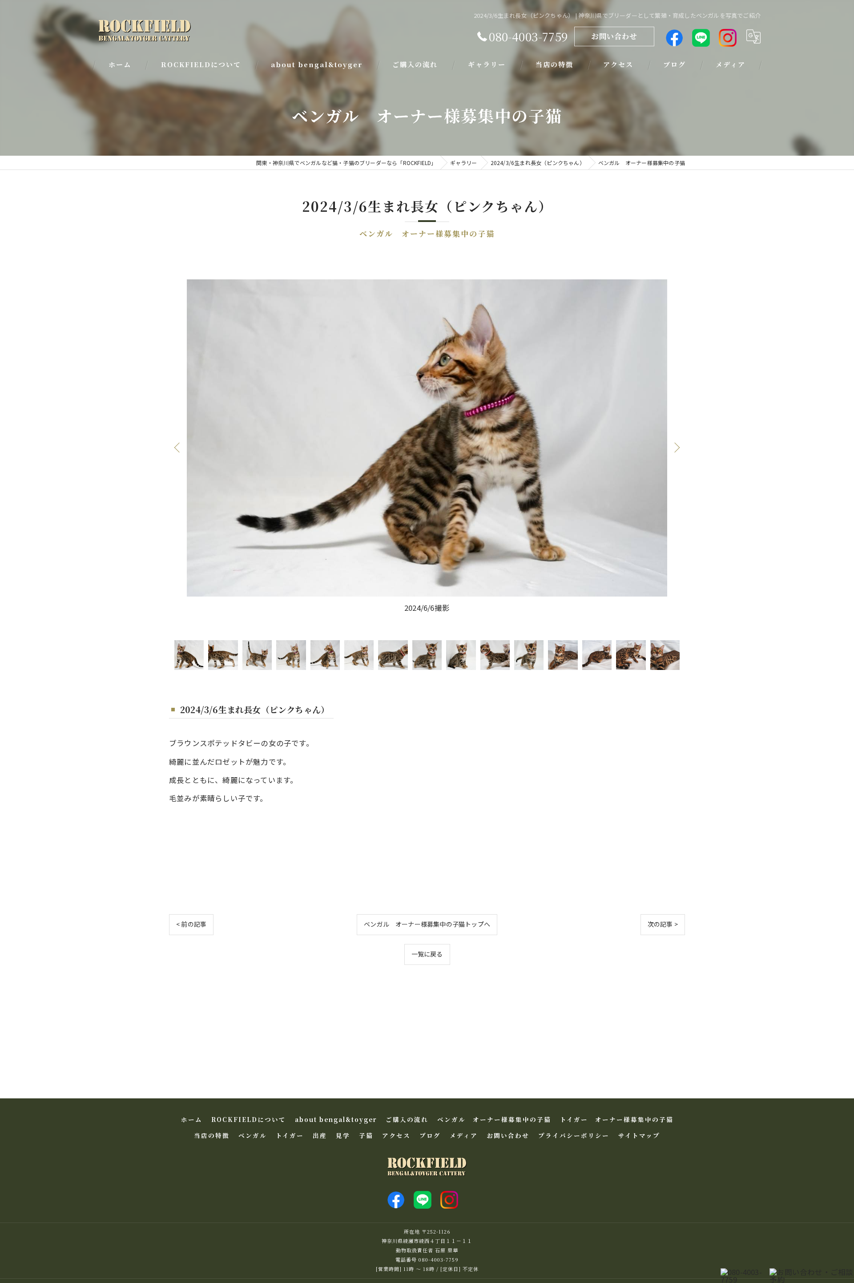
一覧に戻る (427, 953)
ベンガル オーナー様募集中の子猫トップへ (427, 924)
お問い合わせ (614, 36)
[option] (427, 447)
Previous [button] (178, 447)
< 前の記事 (191, 924)
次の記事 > (663, 924)
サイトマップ (639, 1135)
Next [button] (676, 447)
